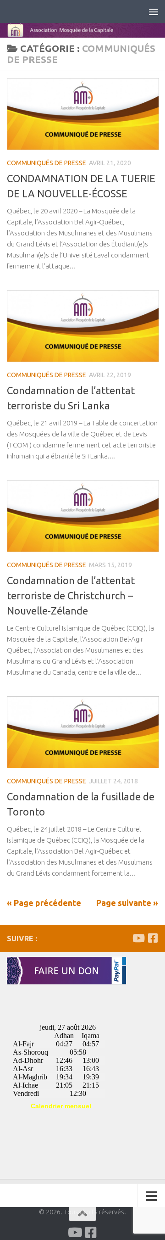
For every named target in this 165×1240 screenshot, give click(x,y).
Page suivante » (127, 902)
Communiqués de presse (46, 163)
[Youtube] (137, 938)
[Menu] (153, 11)
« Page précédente (44, 902)
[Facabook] (152, 938)
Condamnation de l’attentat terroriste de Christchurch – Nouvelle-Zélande (71, 595)
